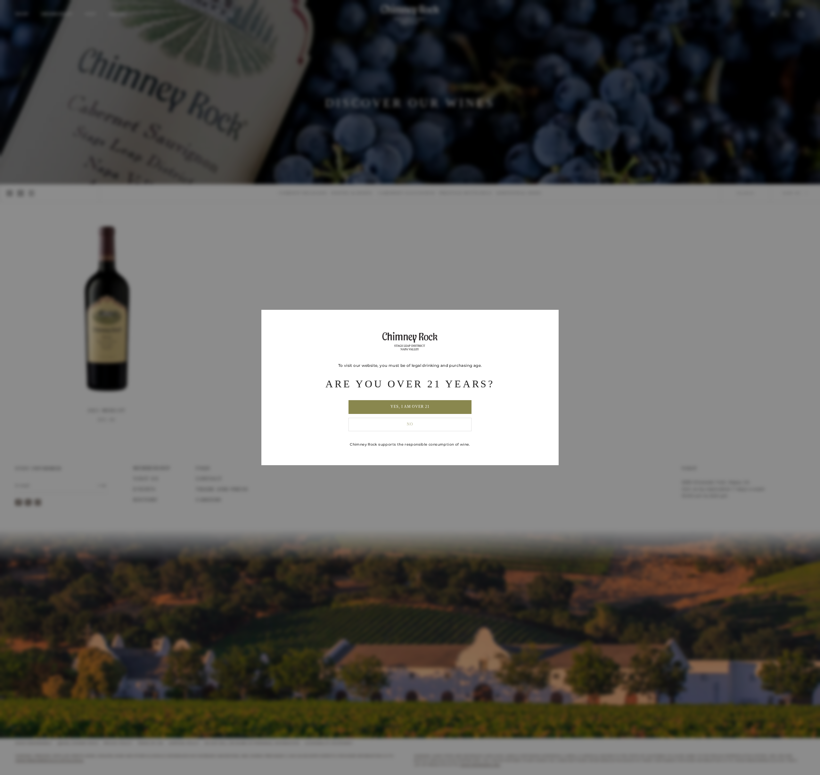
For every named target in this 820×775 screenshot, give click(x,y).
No (410, 424)
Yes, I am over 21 (410, 406)
